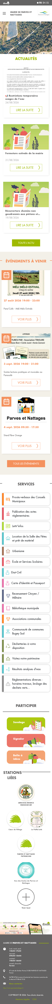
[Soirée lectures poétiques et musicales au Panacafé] (26, 346)
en (44, 2)
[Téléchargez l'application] (26, 927)
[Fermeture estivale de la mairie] (26, 136)
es (48, 2)
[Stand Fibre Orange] (26, 409)
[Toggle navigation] (4, 13)
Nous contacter (15, 984)
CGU (34, 999)
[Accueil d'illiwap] (12, 2)
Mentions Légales (23, 999)
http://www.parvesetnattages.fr (13, 988)
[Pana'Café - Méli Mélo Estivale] (26, 283)
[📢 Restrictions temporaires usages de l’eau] (26, 79)
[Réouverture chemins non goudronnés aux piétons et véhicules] (26, 194)
